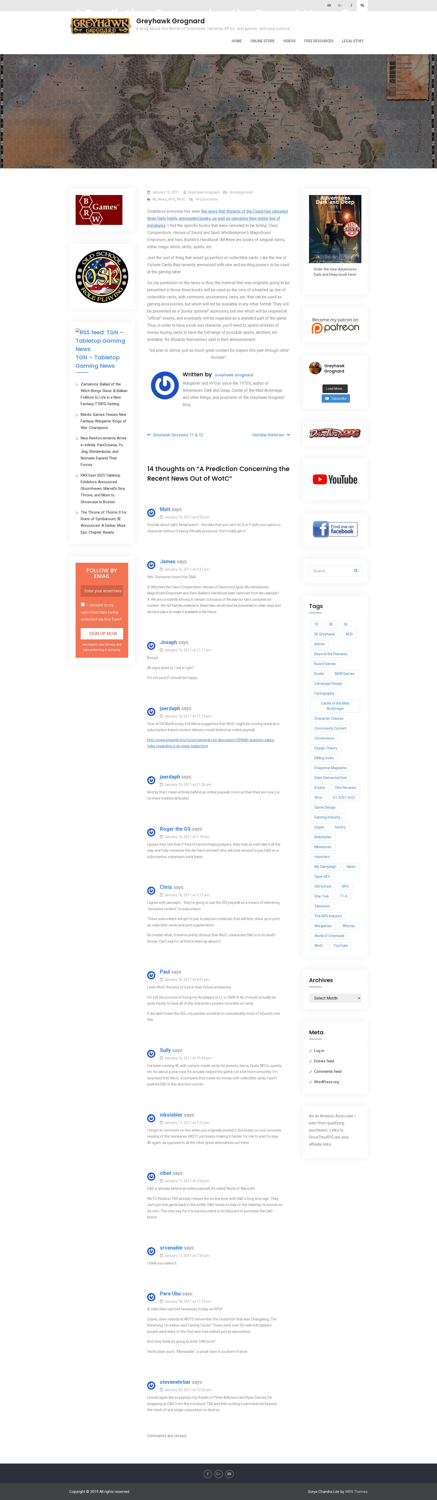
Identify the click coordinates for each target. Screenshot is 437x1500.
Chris (166, 887)
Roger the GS (175, 829)
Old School (322, 886)
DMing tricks (324, 758)
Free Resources (319, 41)
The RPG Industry (328, 916)
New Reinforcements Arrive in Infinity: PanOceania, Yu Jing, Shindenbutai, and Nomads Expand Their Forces (103, 451)
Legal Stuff (353, 41)
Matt (165, 509)
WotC (181, 199)
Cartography (324, 693)
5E (346, 624)
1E (316, 624)
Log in (319, 1050)
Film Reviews (345, 788)
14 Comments (206, 199)
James (168, 561)
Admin (319, 644)
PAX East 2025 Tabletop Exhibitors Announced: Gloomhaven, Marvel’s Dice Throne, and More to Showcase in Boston (103, 488)
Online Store (262, 41)
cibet (165, 1173)
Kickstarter (323, 837)
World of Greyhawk (329, 936)
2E (331, 624)
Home (237, 41)
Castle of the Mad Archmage (335, 706)
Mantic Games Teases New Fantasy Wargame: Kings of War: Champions (103, 421)
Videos (289, 41)
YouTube (341, 946)
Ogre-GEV (322, 876)
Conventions (324, 738)
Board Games (325, 664)
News (162, 199)
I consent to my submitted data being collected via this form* (101, 612)
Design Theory (325, 748)
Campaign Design (328, 683)
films (318, 797)
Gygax (319, 827)
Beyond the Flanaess (330, 654)
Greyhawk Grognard (170, 21)
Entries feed (324, 1061)
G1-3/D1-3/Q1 (344, 797)
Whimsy (348, 926)
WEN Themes (356, 1491)
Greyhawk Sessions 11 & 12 (178, 435)
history (340, 827)
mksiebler (171, 1115)
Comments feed (327, 1071)
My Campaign (325, 867)
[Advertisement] (218, 90)
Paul (165, 972)
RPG (171, 199)
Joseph (168, 642)
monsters (322, 857)
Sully (165, 1050)
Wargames (323, 926)
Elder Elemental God (330, 778)
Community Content (330, 728)
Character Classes (328, 718)
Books (319, 674)
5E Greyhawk (324, 634)
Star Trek (321, 896)
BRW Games (345, 674)
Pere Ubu (170, 1294)
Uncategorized (241, 192)
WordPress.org (326, 1082)
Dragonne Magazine (330, 768)
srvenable (171, 1248)
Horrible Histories (268, 435)
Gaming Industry (327, 817)
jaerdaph (170, 708)
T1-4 (343, 896)
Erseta (319, 788)
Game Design (325, 807)
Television (322, 906)
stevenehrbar (175, 1382)
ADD (349, 634)
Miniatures (322, 847)
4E (154, 199)
